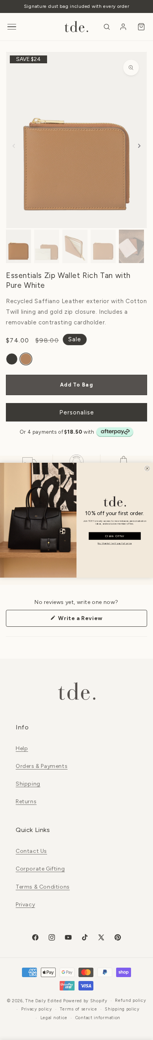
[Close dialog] (147, 468)
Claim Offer (114, 535)
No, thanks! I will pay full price (115, 544)
